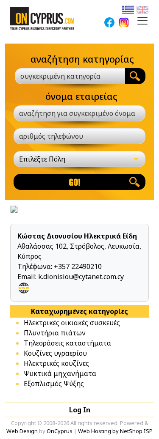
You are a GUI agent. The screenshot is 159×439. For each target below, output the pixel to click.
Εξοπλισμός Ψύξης (54, 383)
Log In (79, 409)
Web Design (22, 431)
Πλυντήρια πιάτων (55, 332)
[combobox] (70, 76)
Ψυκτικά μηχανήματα (60, 373)
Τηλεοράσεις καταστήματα (67, 343)
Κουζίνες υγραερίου (55, 353)
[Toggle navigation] (142, 21)
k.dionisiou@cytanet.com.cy (81, 276)
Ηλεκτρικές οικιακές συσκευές (72, 322)
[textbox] (65, 76)
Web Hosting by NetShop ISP (115, 431)
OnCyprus (60, 431)
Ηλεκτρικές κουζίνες (56, 363)
